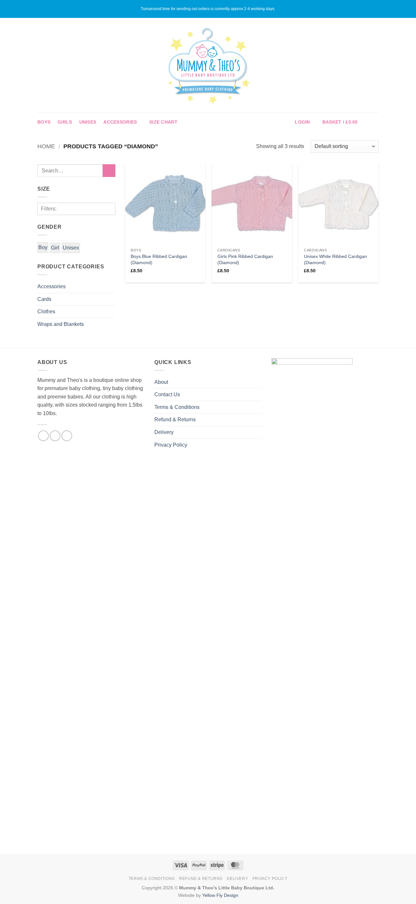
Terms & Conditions (177, 407)
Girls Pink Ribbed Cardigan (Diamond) (245, 259)
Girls (65, 122)
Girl (55, 247)
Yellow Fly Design (220, 895)
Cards (44, 299)
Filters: (49, 208)
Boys (43, 122)
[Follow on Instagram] (55, 435)
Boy (42, 247)
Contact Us (167, 394)
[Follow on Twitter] (66, 435)
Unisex (88, 122)
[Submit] (109, 170)
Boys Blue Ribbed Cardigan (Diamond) (159, 259)
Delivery (164, 432)
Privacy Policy (170, 445)
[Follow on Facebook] (43, 435)
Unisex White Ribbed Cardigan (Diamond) (335, 259)
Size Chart (163, 122)
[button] (302, 122)
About (161, 382)
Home (46, 146)
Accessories (120, 122)
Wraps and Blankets (60, 324)
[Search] (376, 122)
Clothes (46, 311)
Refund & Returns (175, 419)
